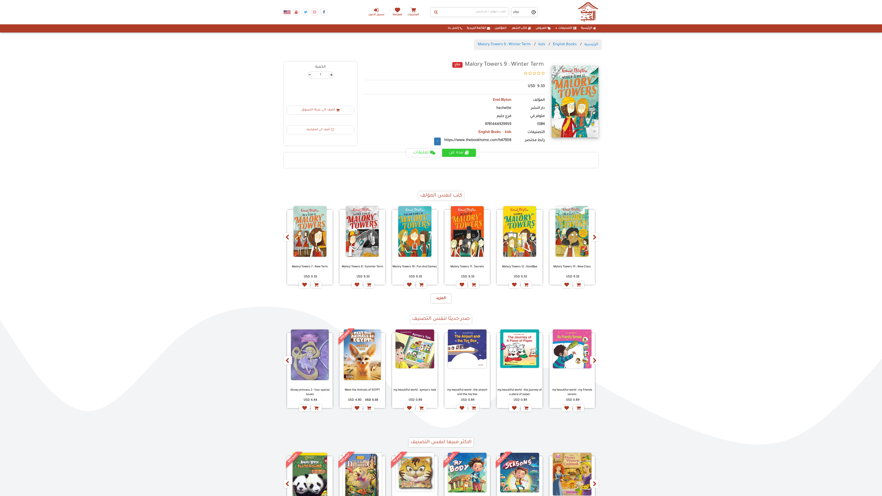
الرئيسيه (591, 44)
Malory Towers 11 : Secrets (467, 266)
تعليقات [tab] (421, 152)
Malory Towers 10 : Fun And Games (415, 266)
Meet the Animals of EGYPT (362, 390)
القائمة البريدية (476, 28)
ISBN (541, 124)
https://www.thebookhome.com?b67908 (477, 140)
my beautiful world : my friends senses (572, 392)
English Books (565, 44)
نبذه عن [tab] (456, 152)
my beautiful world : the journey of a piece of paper (520, 392)
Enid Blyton (502, 100)
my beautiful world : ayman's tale (414, 390)
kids (541, 44)
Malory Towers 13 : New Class (572, 266)
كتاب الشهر (519, 28)
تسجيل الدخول (376, 15)
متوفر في (537, 116)
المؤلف (539, 100)
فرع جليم (504, 116)
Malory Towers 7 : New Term (310, 266)
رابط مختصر (535, 140)
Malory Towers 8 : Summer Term (362, 266)
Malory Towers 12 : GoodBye (519, 266)
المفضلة (397, 15)
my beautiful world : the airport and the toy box (467, 392)
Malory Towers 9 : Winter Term (504, 44)
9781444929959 (498, 124)
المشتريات (413, 15)
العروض (541, 28)
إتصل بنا (453, 28)
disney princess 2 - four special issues (310, 392)
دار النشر (538, 108)
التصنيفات (565, 28)
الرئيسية (586, 28)
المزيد (441, 298)
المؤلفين (500, 28)
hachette (503, 108)
